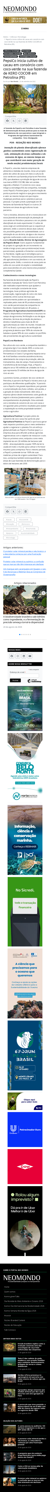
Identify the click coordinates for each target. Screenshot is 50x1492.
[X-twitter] (13, 120)
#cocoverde (23, 519)
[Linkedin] (25, 120)
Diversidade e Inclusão (12, 54)
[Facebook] (7, 120)
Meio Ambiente (29, 54)
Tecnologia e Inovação (28, 56)
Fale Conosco (10, 1330)
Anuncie (7, 1315)
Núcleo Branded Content (14, 1320)
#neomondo (30, 528)
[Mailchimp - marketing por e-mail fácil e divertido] (34, 683)
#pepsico (9, 533)
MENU (26, 28)
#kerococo (26, 524)
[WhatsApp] (19, 120)
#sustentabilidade (28, 533)
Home (5, 37)
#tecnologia (10, 538)
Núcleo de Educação (13, 1325)
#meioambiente (12, 528)
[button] (19, 634)
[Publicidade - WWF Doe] (25, 20)
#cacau (9, 519)
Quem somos (9, 1291)
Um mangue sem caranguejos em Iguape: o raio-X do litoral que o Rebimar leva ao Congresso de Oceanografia (24, 572)
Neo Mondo (14, 81)
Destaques (26, 51)
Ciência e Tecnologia (18, 37)
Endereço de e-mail (18, 672)
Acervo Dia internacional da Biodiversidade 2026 (24, 1306)
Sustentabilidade (10, 56)
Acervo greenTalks (11, 1296)
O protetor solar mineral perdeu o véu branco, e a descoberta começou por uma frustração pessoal (24, 554)
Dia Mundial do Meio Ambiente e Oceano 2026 (23, 1301)
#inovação (10, 524)
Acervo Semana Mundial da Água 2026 (20, 1310)
